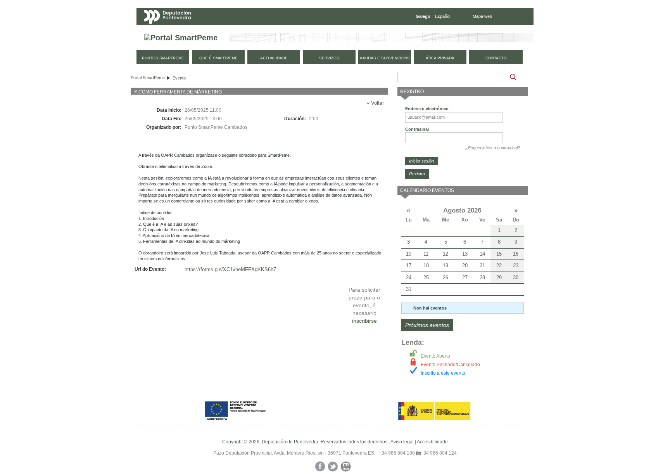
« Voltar (375, 103)
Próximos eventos (427, 325)
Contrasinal (417, 129)
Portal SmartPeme (148, 77)
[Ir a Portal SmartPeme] (181, 38)
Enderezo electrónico (427, 108)
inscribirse (364, 321)
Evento (179, 78)
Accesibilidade (432, 442)
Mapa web (482, 16)
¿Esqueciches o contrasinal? (492, 147)
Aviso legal (402, 442)
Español (442, 16)
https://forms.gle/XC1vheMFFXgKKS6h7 (230, 269)
